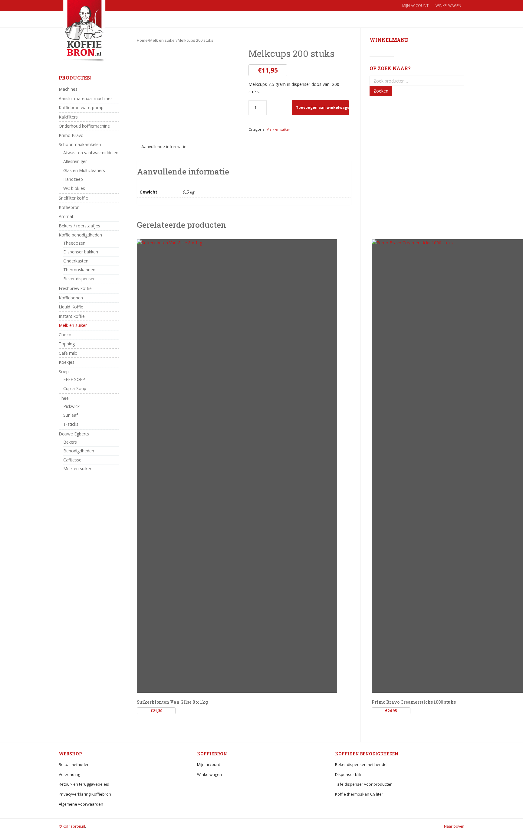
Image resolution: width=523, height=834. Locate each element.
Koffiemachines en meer (243, 19)
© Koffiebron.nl (72, 826)
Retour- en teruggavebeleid (84, 784)
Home (134, 19)
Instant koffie (72, 316)
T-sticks (70, 424)
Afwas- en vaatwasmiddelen (90, 152)
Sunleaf (70, 415)
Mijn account (415, 5)
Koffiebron (69, 207)
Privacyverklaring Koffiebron (85, 794)
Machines (68, 89)
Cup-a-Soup (74, 388)
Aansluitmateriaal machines (86, 98)
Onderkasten (75, 261)
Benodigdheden (78, 451)
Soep (64, 371)
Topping (67, 344)
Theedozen (74, 243)
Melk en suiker (162, 40)
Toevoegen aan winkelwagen (322, 107)
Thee (64, 398)
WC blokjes (74, 188)
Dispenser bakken (80, 252)
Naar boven (454, 826)
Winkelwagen (448, 5)
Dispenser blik (348, 774)
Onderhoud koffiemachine (84, 126)
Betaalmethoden (74, 764)
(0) (438, 19)
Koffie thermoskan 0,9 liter (359, 794)
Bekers (70, 442)
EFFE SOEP (74, 379)
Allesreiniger (75, 161)
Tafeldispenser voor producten (364, 784)
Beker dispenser (79, 279)
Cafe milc (68, 353)
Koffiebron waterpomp (81, 107)
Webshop (159, 19)
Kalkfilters (68, 117)
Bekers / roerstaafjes (79, 226)
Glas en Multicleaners (84, 170)
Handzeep (73, 179)
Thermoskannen (79, 269)
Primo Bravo (71, 135)
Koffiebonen (71, 298)
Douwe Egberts (74, 434)
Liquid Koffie (71, 307)
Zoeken (380, 91)
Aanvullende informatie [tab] (163, 146)
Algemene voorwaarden (81, 804)
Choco (65, 334)
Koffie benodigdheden (80, 235)
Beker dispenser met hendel (361, 764)
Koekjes (66, 362)
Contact (293, 19)
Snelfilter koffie (73, 198)
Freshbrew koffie (75, 288)
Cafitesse (72, 460)
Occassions (196, 19)
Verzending (69, 774)
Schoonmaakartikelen (80, 144)
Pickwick (71, 406)
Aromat (66, 216)
